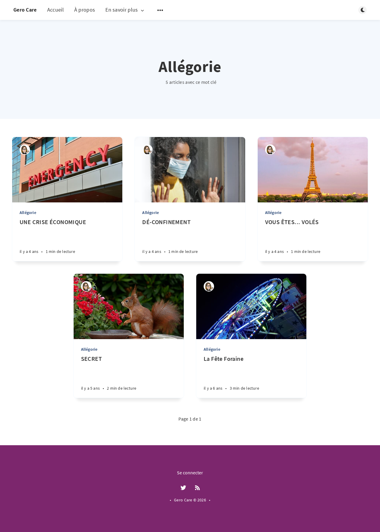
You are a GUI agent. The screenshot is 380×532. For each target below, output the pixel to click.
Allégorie (28, 212)
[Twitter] (183, 488)
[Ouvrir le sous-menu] (160, 10)
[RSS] (197, 488)
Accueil (55, 9)
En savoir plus (121, 10)
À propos (84, 9)
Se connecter (190, 473)
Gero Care (25, 9)
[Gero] (25, 149)
